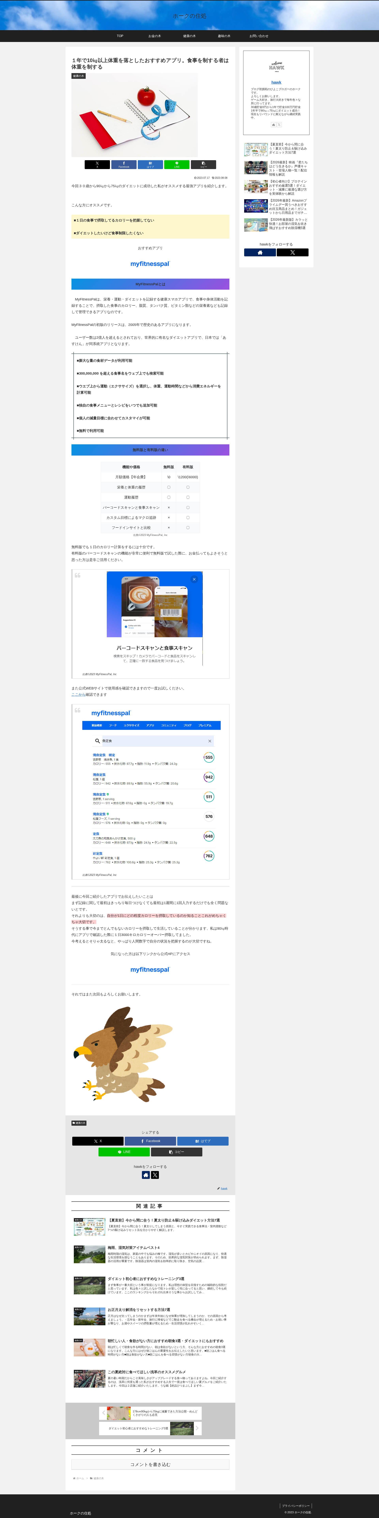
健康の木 (80, 1123)
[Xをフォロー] (155, 1175)
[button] (203, 164)
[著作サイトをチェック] (146, 1175)
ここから (78, 695)
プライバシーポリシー (296, 1505)
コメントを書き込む (150, 1464)
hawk (276, 82)
